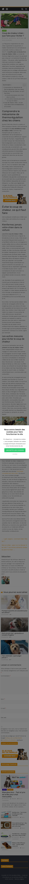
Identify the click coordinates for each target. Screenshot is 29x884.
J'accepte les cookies (15, 450)
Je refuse (15, 454)
